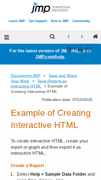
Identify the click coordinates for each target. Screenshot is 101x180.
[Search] (52, 37)
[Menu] (6, 37)
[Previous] (68, 37)
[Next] (82, 37)
